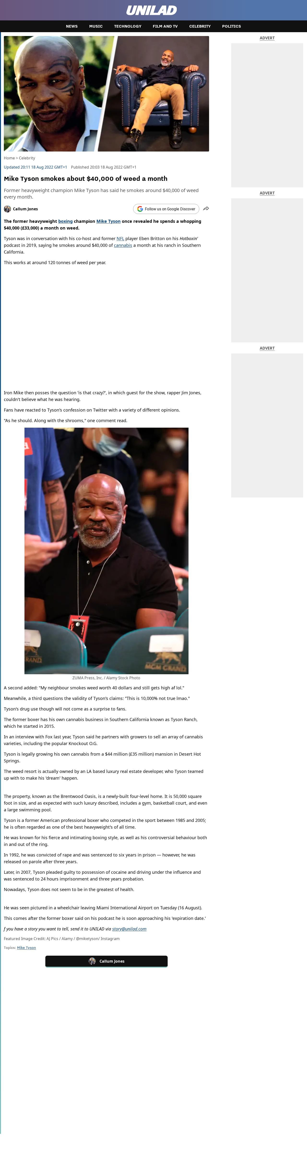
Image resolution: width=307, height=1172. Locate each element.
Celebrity (200, 26)
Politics (231, 26)
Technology (127, 26)
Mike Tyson (26, 947)
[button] (206, 209)
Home (9, 158)
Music (96, 26)
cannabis (123, 245)
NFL (120, 238)
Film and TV (165, 26)
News (72, 26)
